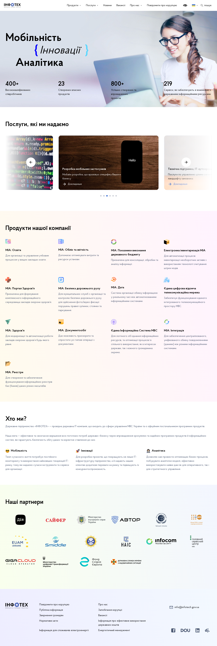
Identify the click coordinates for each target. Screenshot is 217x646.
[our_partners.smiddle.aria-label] (55, 542)
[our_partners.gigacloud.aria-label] (20, 562)
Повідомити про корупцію (162, 5)
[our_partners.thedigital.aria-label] (55, 562)
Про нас (103, 604)
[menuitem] (74, 5)
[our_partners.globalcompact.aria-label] (161, 520)
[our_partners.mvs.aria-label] (90, 520)
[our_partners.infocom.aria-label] (161, 542)
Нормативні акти (48, 621)
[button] (100, 195)
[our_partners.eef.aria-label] (91, 562)
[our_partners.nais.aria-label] (126, 542)
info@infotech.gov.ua (187, 607)
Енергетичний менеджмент (114, 630)
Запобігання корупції (110, 610)
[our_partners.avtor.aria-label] (126, 520)
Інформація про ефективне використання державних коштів (122, 623)
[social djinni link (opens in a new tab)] (207, 630)
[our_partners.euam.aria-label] (20, 542)
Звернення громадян (51, 615)
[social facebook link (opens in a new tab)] (173, 630)
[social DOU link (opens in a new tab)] (185, 630)
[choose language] (195, 5)
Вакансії (102, 615)
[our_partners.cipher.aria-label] (56, 520)
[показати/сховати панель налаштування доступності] (185, 5)
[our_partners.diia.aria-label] (20, 520)
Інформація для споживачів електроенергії (64, 630)
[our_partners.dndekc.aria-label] (91, 542)
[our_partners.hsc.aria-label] (196, 542)
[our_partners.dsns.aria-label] (126, 562)
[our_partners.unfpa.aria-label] (196, 520)
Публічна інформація (51, 610)
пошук (208, 5)
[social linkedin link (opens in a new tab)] (197, 630)
